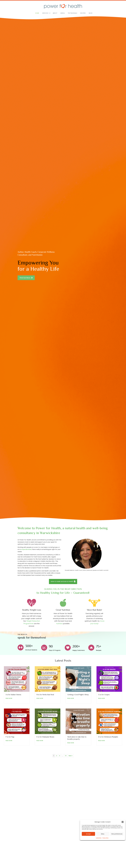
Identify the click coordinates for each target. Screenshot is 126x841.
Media (63, 13)
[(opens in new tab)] (25, 810)
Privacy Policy (105, 838)
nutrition (59, 623)
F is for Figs (10, 737)
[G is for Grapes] (109, 679)
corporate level (26, 549)
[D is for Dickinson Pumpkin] (109, 721)
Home (37, 13)
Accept (88, 834)
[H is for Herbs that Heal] (47, 679)
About (55, 13)
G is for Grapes (104, 695)
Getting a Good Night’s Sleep (78, 695)
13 (65, 756)
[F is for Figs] (16, 721)
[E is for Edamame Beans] (47, 721)
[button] (122, 822)
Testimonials (72, 13)
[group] (28, 647)
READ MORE (9, 698)
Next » (71, 756)
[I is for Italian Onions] (16, 679)
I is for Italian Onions (13, 695)
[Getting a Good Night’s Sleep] (78, 679)
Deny (102, 834)
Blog (90, 13)
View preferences (116, 834)
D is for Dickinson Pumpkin (108, 737)
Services (45, 13)
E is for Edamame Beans (45, 737)
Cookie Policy (99, 838)
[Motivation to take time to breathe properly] (78, 721)
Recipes (83, 13)
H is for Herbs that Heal (45, 695)
